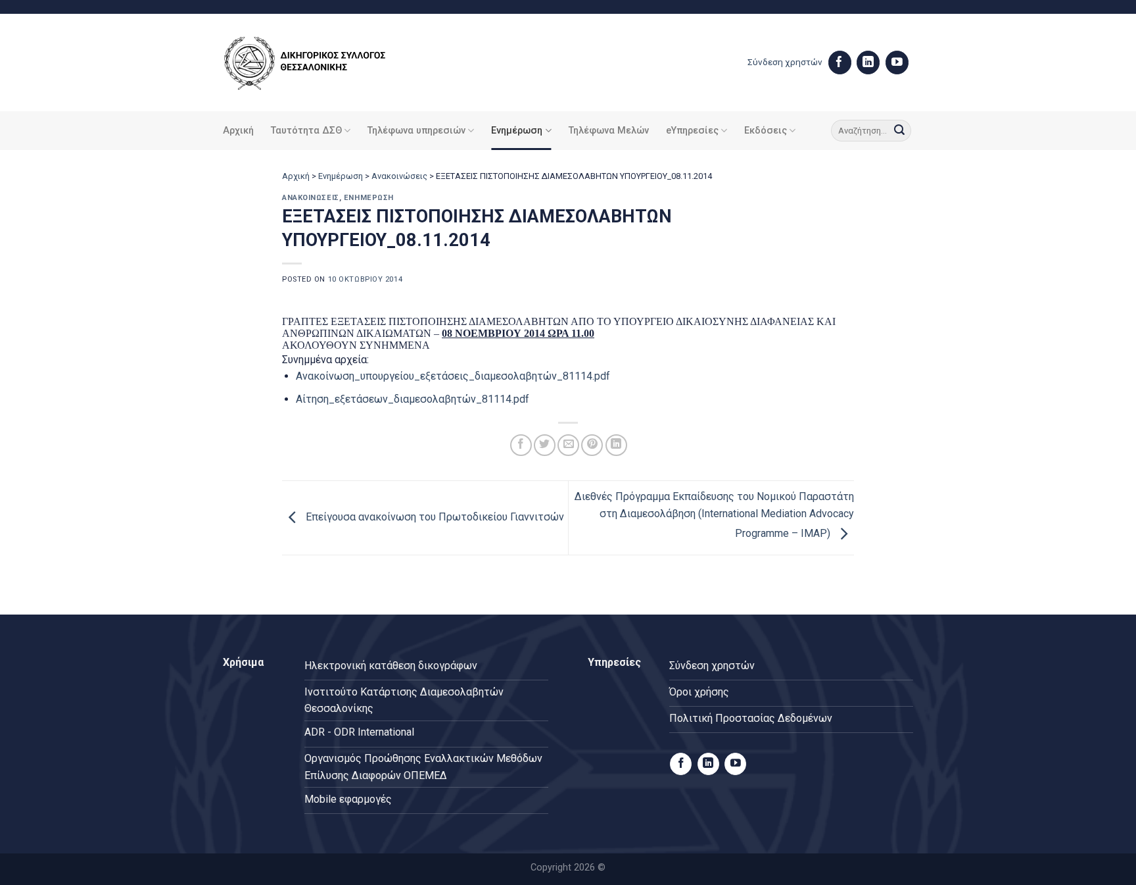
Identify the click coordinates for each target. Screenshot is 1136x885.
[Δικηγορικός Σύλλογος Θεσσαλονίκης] (321, 63)
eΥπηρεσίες (692, 130)
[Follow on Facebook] (839, 62)
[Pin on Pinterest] (592, 445)
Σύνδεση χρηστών (784, 62)
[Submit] (899, 131)
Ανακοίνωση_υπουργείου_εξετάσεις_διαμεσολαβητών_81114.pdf (453, 376)
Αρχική (238, 130)
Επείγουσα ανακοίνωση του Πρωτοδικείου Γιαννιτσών (433, 517)
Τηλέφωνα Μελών (609, 130)
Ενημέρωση (516, 130)
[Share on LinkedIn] (616, 445)
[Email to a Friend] (568, 445)
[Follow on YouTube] (897, 62)
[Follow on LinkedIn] (868, 62)
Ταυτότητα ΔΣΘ (306, 130)
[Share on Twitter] (545, 445)
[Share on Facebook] (521, 445)
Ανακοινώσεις (399, 176)
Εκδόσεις (765, 130)
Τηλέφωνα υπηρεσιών (416, 130)
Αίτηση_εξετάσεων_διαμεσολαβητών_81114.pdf (412, 399)
